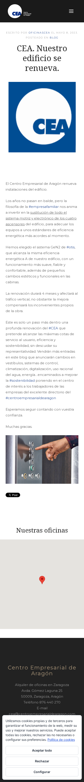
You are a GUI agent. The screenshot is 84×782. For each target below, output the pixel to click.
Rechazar (42, 761)
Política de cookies (61, 740)
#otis (71, 247)
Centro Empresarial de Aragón (42, 670)
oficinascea (39, 32)
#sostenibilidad (22, 380)
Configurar (42, 772)
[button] (42, 580)
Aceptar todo (42, 750)
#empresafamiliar (44, 207)
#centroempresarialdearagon (31, 398)
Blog (54, 37)
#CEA (53, 328)
